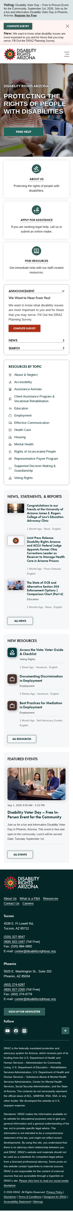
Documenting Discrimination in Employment (41, 678)
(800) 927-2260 (14, 989)
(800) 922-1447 (14, 941)
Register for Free (26, 15)
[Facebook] (16, 1031)
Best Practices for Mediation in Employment (41, 705)
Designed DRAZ (55, 1196)
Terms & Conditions (29, 1196)
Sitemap (38, 1201)
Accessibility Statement (17, 1201)
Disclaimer (10, 1196)
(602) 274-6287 (14, 984)
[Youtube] (7, 1031)
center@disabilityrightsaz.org (35, 951)
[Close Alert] (67, 26)
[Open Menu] (66, 54)
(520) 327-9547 (14, 937)
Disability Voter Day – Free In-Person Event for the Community (34, 815)
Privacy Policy (54, 1192)
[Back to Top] (65, 1030)
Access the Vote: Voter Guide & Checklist (41, 652)
